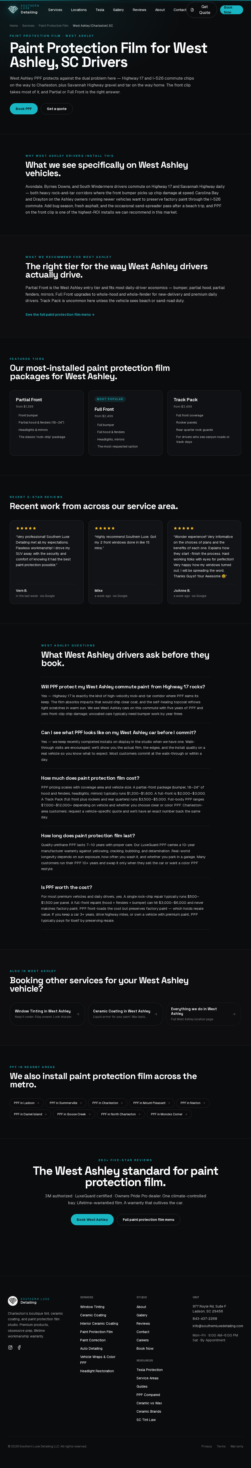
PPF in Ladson (24, 1103)
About (160, 10)
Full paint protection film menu (148, 1219)
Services (55, 10)
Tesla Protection (150, 1370)
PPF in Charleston (105, 1103)
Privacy (206, 1446)
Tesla (100, 10)
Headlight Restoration (97, 1371)
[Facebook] (19, 1347)
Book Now (145, 1348)
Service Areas (148, 1378)
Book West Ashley (92, 1219)
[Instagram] (10, 1347)
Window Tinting (92, 1307)
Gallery (118, 10)
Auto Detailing (91, 1348)
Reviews (139, 10)
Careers (143, 1340)
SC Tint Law (146, 1420)
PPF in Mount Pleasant (149, 1103)
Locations (79, 10)
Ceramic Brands (149, 1411)
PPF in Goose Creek (71, 1114)
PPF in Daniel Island (28, 1114)
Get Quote (204, 9)
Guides (142, 1386)
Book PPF (24, 109)
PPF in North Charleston (118, 1114)
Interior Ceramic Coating (99, 1323)
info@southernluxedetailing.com (218, 1326)
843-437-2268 (205, 1318)
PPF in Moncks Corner (167, 1114)
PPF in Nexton (191, 1103)
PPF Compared (148, 1395)
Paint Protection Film (53, 26)
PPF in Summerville (63, 1103)
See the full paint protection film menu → (60, 314)
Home (14, 26)
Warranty (236, 1446)
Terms (221, 1446)
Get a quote (57, 109)
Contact (180, 10)
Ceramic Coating (93, 1315)
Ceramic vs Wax (149, 1403)
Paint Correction (93, 1340)
